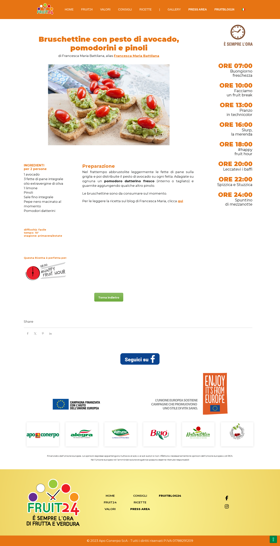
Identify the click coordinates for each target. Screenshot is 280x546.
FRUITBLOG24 (224, 9)
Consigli (125, 9)
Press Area (197, 9)
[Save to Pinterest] (43, 333)
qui (180, 201)
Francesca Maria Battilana (136, 56)
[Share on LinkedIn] (50, 333)
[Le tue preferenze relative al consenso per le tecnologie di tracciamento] (273, 539)
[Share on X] (35, 333)
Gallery (174, 9)
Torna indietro (108, 297)
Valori (105, 9)
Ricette (145, 9)
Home (69, 9)
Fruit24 (87, 9)
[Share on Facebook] (27, 333)
